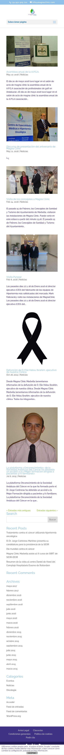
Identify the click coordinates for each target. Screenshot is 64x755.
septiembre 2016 (14, 604)
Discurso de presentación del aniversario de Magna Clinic (30, 147)
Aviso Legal (23, 730)
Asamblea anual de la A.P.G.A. (22, 71)
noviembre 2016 (14, 600)
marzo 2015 (12, 669)
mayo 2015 (11, 659)
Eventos (10, 681)
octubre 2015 (12, 641)
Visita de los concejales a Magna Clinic (28, 199)
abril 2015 (11, 664)
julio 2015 (10, 650)
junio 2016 (11, 613)
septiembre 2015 (14, 646)
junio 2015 (11, 655)
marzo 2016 (12, 623)
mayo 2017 (11, 586)
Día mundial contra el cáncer (20, 549)
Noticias (24, 74)
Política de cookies (43, 734)
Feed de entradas (15, 707)
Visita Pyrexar (14, 277)
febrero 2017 (12, 590)
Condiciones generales (19, 734)
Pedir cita (30, 737)
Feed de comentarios (16, 711)
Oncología (11, 690)
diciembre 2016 (13, 595)
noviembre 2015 (14, 636)
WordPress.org (13, 716)
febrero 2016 (12, 627)
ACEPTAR (32, 753)
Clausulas (38, 730)
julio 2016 (10, 609)
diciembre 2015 (13, 632)
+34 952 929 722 (19, 2)
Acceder (10, 702)
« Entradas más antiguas (18, 510)
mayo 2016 (11, 618)
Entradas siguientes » (47, 510)
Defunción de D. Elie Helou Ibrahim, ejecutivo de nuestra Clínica (31, 371)
